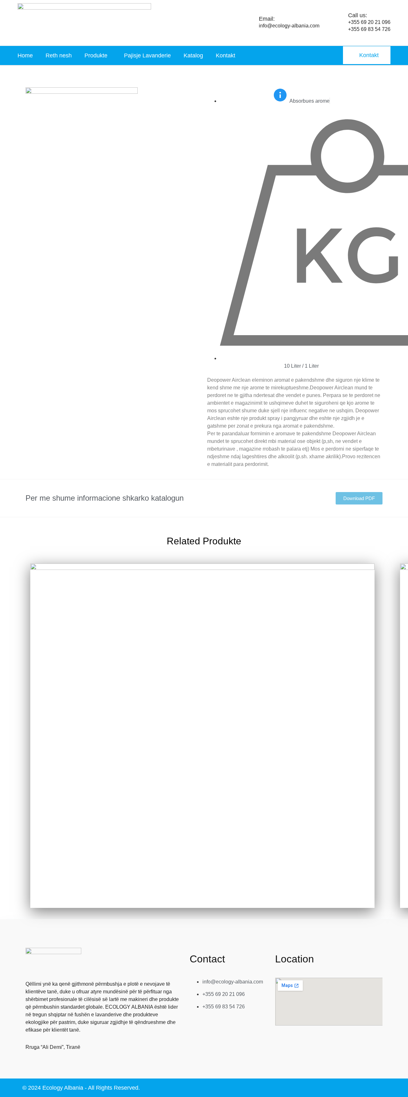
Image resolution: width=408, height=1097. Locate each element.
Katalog (193, 55)
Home (25, 55)
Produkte (95, 55)
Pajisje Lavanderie (147, 55)
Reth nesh (59, 55)
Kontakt (225, 55)
